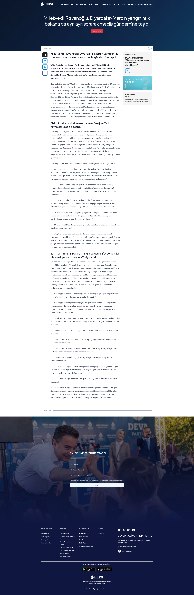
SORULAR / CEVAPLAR (143, 4)
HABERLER (130, 4)
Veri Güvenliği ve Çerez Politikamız (97, 589)
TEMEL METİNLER (67, 4)
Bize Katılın (82, 533)
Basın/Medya (97, 31)
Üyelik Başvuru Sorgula (86, 546)
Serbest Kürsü (83, 537)
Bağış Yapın (82, 543)
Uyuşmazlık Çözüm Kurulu (68, 550)
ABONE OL (97, 485)
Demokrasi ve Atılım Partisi (47, 4)
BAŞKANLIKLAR (94, 4)
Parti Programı (45, 537)
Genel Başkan (64, 533)
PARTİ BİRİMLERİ (81, 4)
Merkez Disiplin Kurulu (66, 547)
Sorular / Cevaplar (46, 540)
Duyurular (101, 533)
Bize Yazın (82, 540)
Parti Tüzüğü (45, 533)
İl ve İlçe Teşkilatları (65, 557)
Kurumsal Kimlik (46, 543)
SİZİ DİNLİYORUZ (118, 4)
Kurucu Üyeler (64, 553)
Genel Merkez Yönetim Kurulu (67, 543)
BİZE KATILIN (106, 4)
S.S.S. (100, 537)
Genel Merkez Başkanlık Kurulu (67, 538)
